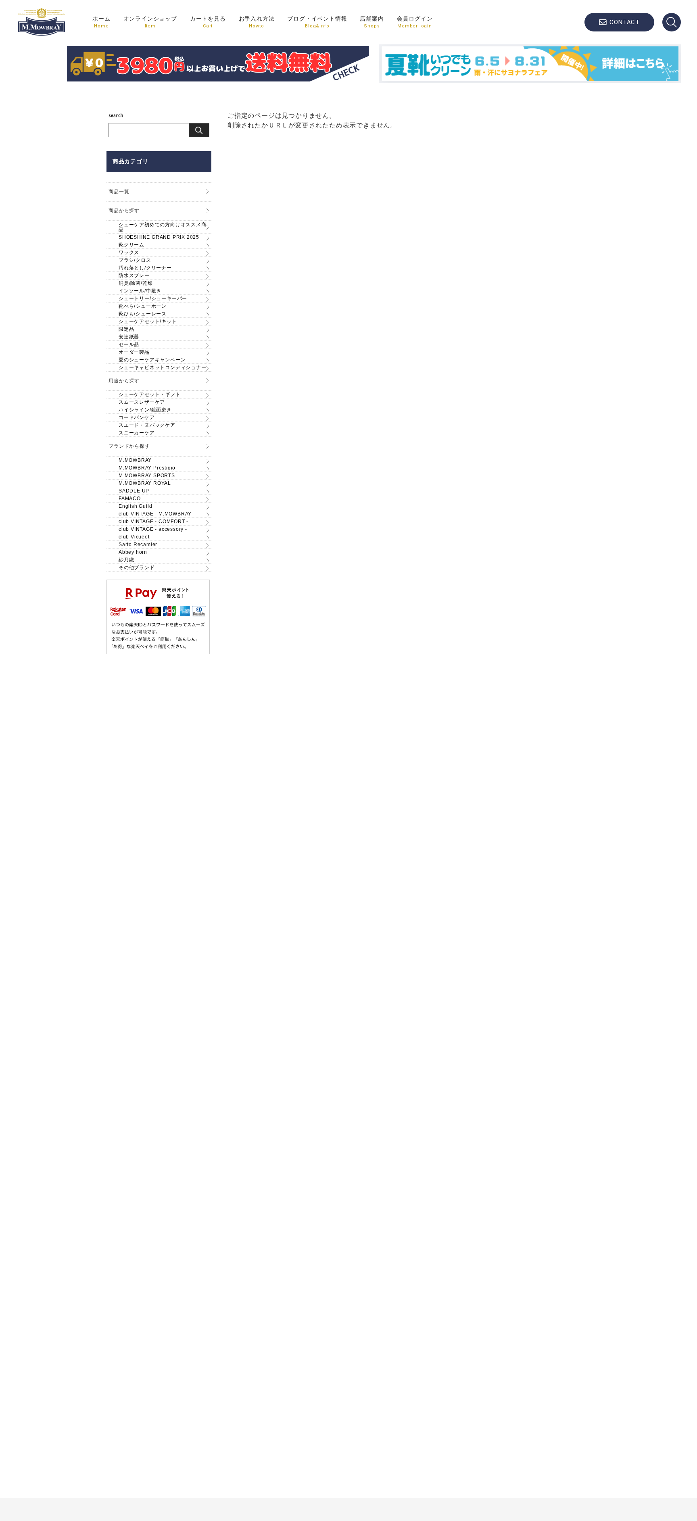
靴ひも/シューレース (143, 314)
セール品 (129, 344)
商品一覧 (119, 191)
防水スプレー (134, 275)
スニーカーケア (137, 433)
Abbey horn (133, 552)
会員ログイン (415, 22)
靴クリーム (131, 245)
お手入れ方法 (257, 22)
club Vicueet (134, 537)
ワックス (129, 252)
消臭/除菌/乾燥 (135, 283)
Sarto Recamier (138, 544)
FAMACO (130, 498)
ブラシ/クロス (135, 260)
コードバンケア (137, 417)
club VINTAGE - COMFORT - (153, 521)
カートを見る (208, 22)
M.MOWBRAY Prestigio (147, 468)
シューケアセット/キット (148, 321)
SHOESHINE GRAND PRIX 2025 (159, 237)
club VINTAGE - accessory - (153, 529)
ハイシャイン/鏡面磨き (145, 410)
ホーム (101, 22)
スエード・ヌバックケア (147, 425)
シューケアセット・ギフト (150, 394)
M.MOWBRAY (135, 460)
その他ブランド (137, 567)
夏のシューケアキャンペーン (152, 360)
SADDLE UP (134, 491)
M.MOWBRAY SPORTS (147, 475)
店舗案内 (372, 22)
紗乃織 (126, 560)
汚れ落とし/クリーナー (145, 268)
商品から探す (124, 210)
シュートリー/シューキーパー (153, 298)
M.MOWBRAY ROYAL (145, 483)
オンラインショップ (150, 22)
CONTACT (624, 22)
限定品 (126, 329)
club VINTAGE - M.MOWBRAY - (157, 514)
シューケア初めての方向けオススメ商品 (163, 227)
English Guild (135, 506)
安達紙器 (129, 337)
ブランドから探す (129, 446)
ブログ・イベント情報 (317, 22)
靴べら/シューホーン (143, 306)
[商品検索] (671, 22)
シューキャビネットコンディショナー (163, 367)
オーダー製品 (134, 352)
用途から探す (124, 381)
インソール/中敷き (140, 291)
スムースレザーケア (142, 402)
